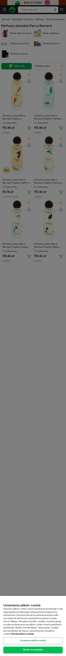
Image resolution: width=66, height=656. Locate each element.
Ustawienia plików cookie (33, 641)
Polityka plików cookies (22, 634)
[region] (33, 626)
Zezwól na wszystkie (33, 650)
